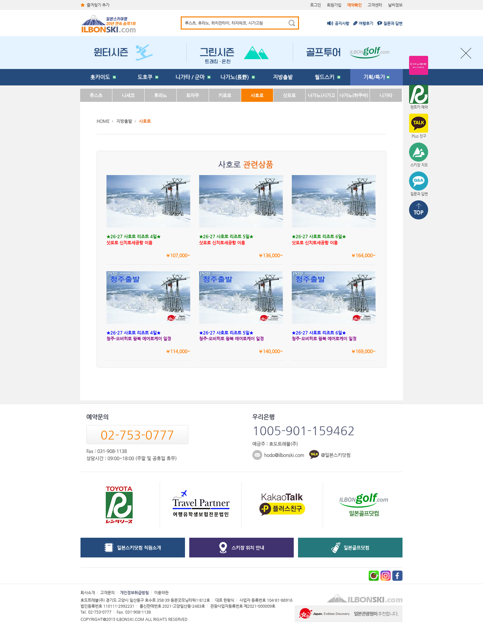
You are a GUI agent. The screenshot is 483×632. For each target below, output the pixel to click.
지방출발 (283, 77)
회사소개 (87, 592)
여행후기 (366, 23)
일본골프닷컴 (356, 547)
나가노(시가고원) (321, 97)
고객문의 (107, 592)
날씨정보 (395, 5)
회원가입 (334, 5)
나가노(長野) (236, 77)
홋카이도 (101, 77)
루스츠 (96, 95)
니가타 (386, 95)
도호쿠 (146, 77)
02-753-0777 (137, 434)
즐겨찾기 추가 (98, 5)
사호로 (257, 95)
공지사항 (342, 23)
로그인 (315, 5)
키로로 (224, 95)
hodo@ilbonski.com (284, 455)
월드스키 (326, 77)
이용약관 (161, 592)
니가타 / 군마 (191, 77)
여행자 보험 (419, 78)
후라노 (160, 95)
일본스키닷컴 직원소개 (139, 547)
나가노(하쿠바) (353, 95)
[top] (419, 210)
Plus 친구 (419, 136)
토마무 (192, 95)
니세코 (128, 95)
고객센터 (375, 5)
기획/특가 (374, 77)
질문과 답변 (392, 23)
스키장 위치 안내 (248, 547)
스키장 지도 (419, 165)
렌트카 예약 (419, 107)
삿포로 (289, 95)
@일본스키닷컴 (336, 455)
